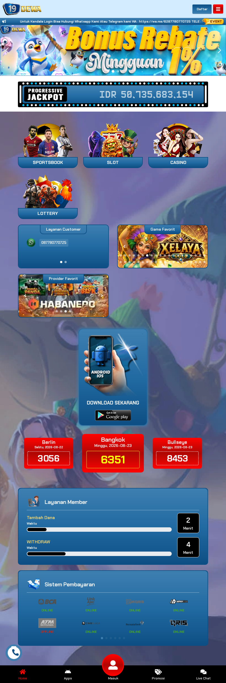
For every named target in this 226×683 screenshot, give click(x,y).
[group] (167, 246)
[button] (219, 50)
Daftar (202, 9)
